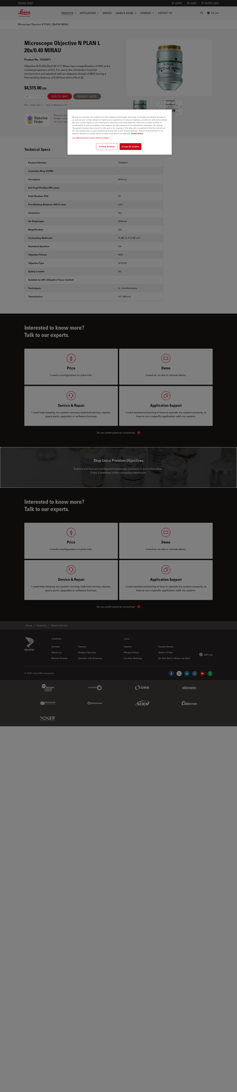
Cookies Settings (107, 146)
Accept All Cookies (130, 146)
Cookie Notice (137, 133)
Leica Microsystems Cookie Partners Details (90, 138)
